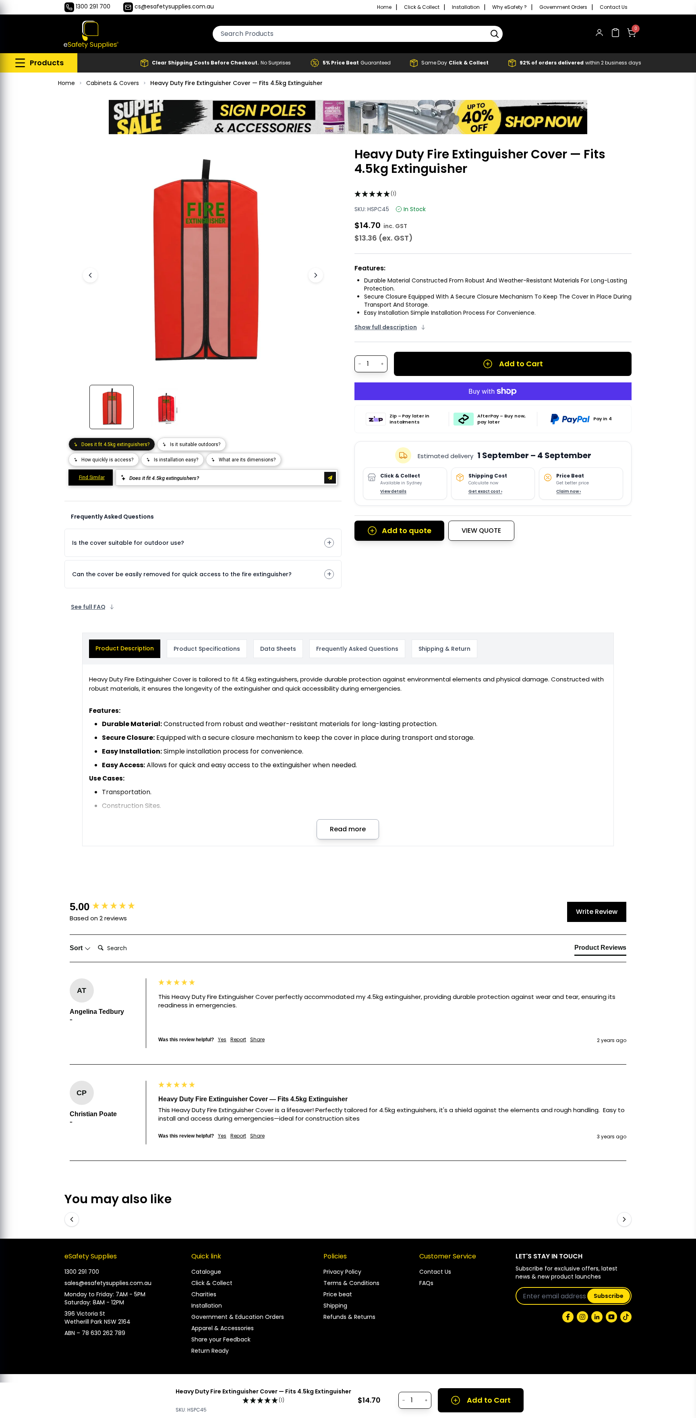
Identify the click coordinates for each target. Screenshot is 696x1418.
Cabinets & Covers (112, 83)
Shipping (335, 1306)
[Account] (599, 34)
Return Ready (210, 1351)
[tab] (600, 949)
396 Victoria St (84, 1314)
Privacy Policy (342, 1272)
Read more (348, 829)
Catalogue (206, 1272)
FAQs (426, 1283)
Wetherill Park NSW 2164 (97, 1322)
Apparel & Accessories (222, 1328)
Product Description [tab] (124, 648)
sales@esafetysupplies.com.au (107, 1283)
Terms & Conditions (351, 1283)
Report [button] (238, 1039)
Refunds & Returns (349, 1317)
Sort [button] (77, 948)
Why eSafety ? (509, 7)
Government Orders (563, 7)
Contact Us (614, 7)
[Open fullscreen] (307, 159)
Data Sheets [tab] (278, 649)
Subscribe (609, 1296)
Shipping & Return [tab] (444, 649)
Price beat (337, 1294)
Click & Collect (421, 7)
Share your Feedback (221, 1339)
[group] (112, 906)
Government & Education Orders (237, 1317)
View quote (481, 530)
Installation (466, 7)
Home (384, 7)
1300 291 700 (81, 1272)
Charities (203, 1294)
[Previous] (90, 275)
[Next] (316, 275)
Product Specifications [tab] (207, 649)
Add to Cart (521, 364)
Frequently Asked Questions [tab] (357, 649)
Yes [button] (222, 1039)
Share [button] (257, 1039)
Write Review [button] (596, 911)
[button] (494, 34)
